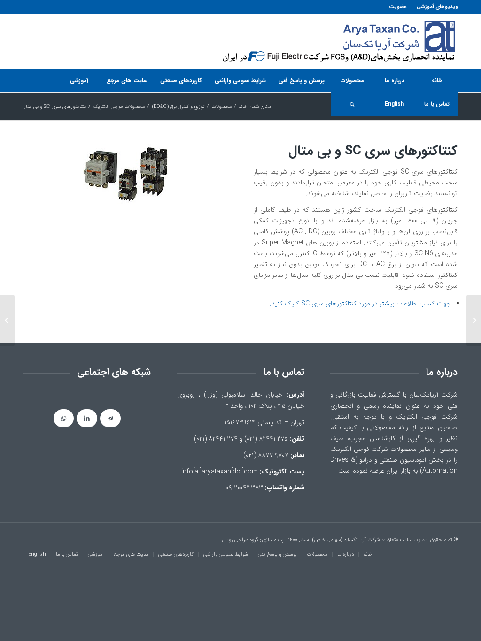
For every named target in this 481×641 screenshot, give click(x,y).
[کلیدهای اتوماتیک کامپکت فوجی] (473, 320)
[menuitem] (434, 7)
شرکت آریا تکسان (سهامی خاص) (346, 540)
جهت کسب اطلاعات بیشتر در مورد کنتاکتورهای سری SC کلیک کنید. (360, 303)
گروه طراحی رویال (240, 540)
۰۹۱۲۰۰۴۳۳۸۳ (244, 487)
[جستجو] (352, 104)
